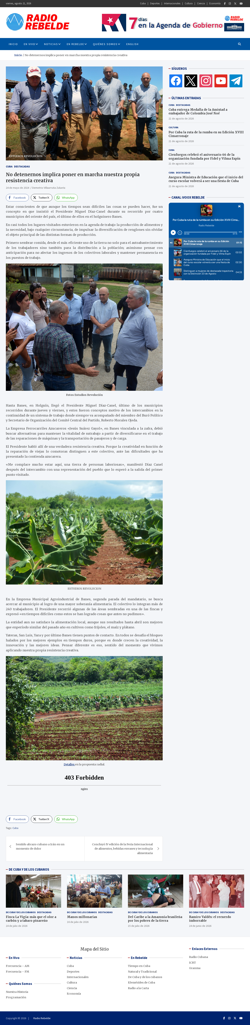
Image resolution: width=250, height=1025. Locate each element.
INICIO (13, 44)
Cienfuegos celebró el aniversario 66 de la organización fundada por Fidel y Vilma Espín (204, 156)
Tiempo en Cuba (139, 966)
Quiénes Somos (105, 44)
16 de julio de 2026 (77, 922)
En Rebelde (75, 44)
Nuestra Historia (17, 992)
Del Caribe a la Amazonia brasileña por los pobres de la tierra (155, 919)
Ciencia (201, 3)
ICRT (192, 962)
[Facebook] (224, 4)
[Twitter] (235, 4)
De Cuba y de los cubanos (21, 912)
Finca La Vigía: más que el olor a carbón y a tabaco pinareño (31, 919)
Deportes (155, 3)
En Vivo (29, 44)
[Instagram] (229, 4)
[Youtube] (241, 4)
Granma (194, 968)
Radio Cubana (198, 957)
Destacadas (22, 166)
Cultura (189, 3)
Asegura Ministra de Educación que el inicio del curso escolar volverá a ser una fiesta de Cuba (206, 179)
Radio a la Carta (138, 988)
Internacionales (172, 3)
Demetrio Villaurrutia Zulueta (48, 187)
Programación (16, 997)
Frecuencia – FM (17, 971)
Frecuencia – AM (17, 966)
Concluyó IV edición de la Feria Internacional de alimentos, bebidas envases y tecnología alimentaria (122, 849)
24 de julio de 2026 (16, 926)
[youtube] (220, 80)
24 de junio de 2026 (200, 926)
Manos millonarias (82, 917)
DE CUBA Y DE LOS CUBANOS (29, 869)
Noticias (51, 44)
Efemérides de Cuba (141, 982)
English (132, 44)
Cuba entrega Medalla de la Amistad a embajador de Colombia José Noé (198, 111)
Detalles (69, 764)
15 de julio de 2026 (138, 926)
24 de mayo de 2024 (17, 187)
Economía (215, 3)
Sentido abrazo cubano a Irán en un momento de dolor (40, 846)
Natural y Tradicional (142, 971)
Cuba (143, 3)
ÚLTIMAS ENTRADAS (186, 98)
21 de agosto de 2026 (181, 118)
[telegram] (235, 80)
